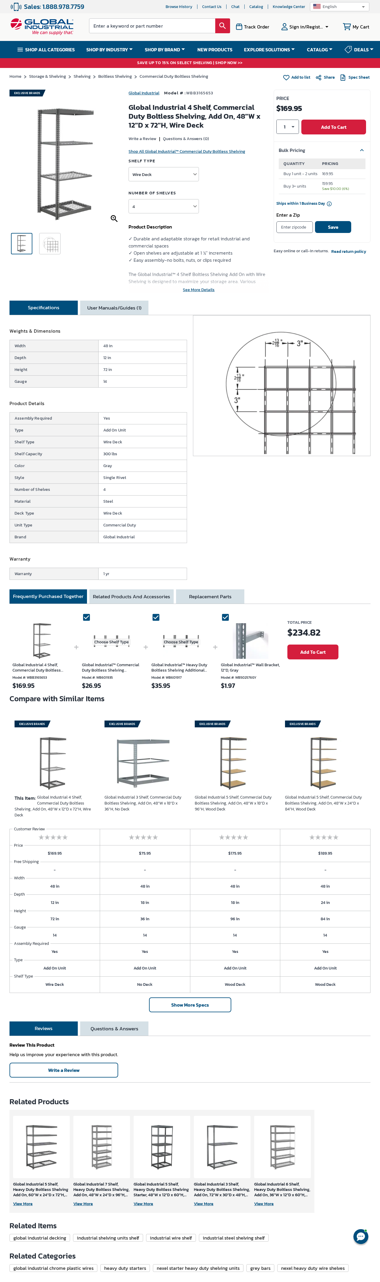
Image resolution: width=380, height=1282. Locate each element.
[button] (339, 6)
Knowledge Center (289, 6)
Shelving (82, 76)
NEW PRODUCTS (214, 49)
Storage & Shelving (47, 76)
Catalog (256, 6)
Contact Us (211, 6)
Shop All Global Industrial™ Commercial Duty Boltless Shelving (187, 151)
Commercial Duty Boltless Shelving (174, 76)
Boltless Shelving (115, 76)
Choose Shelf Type (111, 642)
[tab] (44, 308)
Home (15, 76)
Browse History (179, 6)
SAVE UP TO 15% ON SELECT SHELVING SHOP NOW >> (190, 63)
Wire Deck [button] (142, 174)
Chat (235, 6)
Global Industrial (144, 93)
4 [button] (133, 206)
